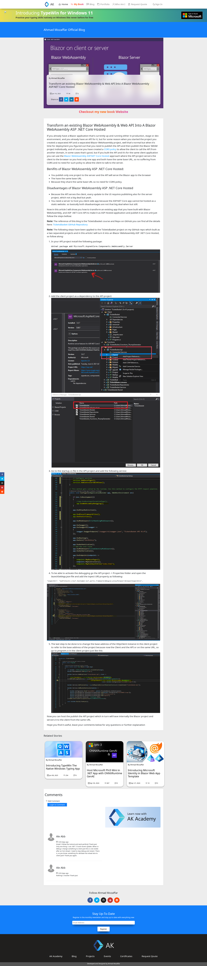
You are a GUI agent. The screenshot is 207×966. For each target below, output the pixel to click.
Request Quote (139, 4)
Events (107, 956)
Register (103, 929)
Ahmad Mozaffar (58, 78)
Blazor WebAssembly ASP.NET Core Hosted (86, 155)
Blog (91, 4)
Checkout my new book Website (103, 112)
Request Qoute (150, 956)
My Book (78, 4)
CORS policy (110, 149)
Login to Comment (57, 805)
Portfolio (105, 4)
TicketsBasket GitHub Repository (70, 224)
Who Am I (120, 4)
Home (65, 4)
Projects (90, 956)
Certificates (126, 956)
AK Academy (55, 956)
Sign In (158, 4)
